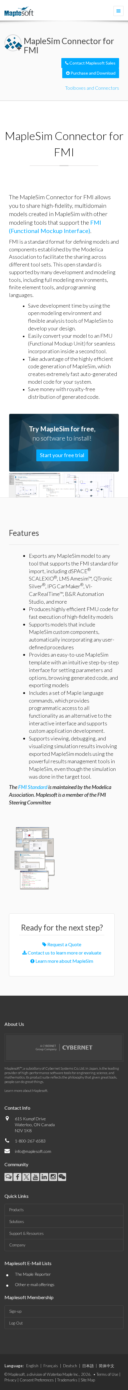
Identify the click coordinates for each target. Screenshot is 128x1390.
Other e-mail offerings (34, 1284)
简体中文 (106, 1365)
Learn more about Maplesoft (25, 1090)
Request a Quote (63, 944)
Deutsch (70, 1365)
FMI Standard (32, 787)
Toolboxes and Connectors (92, 88)
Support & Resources (26, 1233)
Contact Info (17, 1108)
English (32, 1365)
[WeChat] (62, 1177)
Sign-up (15, 1311)
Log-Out (16, 1323)
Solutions (16, 1221)
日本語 (88, 1365)
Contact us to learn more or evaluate (64, 952)
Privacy (10, 1380)
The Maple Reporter (33, 1274)
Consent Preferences (37, 1380)
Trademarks (67, 1380)
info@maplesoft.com (33, 1151)
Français (50, 1365)
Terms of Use (107, 1374)
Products (16, 1209)
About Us (14, 1024)
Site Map (88, 1380)
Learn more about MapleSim (64, 961)
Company (17, 1245)
